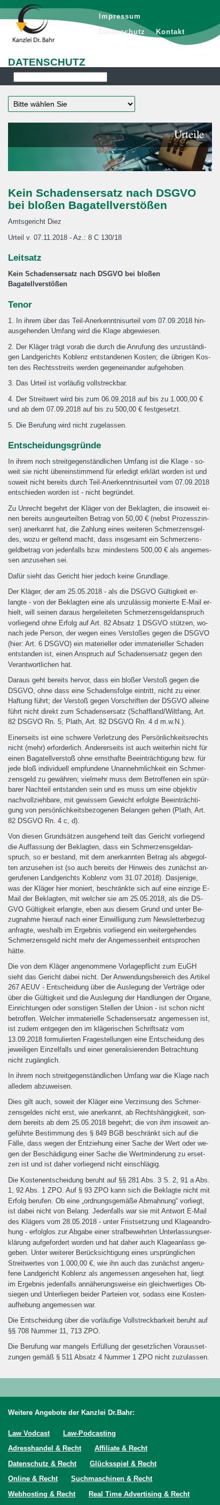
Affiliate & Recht (121, 1448)
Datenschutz (122, 32)
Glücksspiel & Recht (123, 1464)
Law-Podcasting (89, 1433)
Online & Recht (33, 1479)
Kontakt (170, 32)
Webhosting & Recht (41, 1494)
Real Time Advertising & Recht (139, 1494)
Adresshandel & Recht (44, 1448)
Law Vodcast (29, 1433)
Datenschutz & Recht (42, 1464)
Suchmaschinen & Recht (111, 1479)
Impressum (120, 16)
